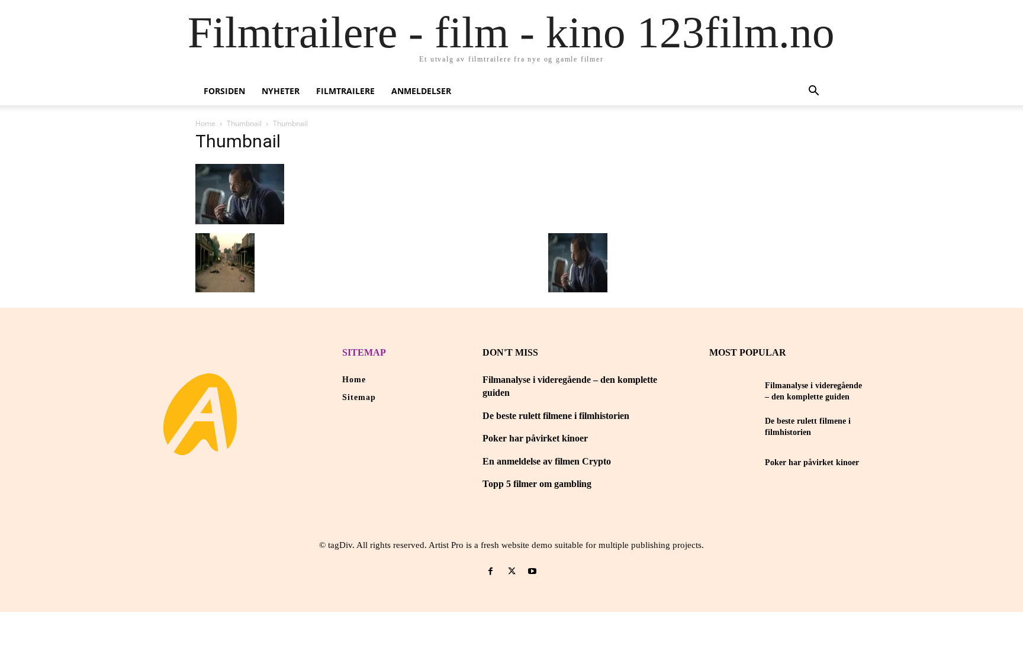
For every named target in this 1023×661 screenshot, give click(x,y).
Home (205, 123)
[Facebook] (490, 571)
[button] (813, 92)
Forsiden (224, 90)
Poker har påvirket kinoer (535, 438)
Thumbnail (244, 123)
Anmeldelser (421, 90)
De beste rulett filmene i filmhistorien (555, 416)
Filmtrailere (345, 90)
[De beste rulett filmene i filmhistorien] (732, 426)
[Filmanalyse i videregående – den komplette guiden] (732, 391)
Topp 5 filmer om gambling (536, 484)
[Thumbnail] (239, 221)
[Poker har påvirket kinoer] (732, 463)
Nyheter (281, 90)
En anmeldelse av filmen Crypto (546, 461)
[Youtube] (532, 571)
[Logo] (200, 414)
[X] (511, 571)
